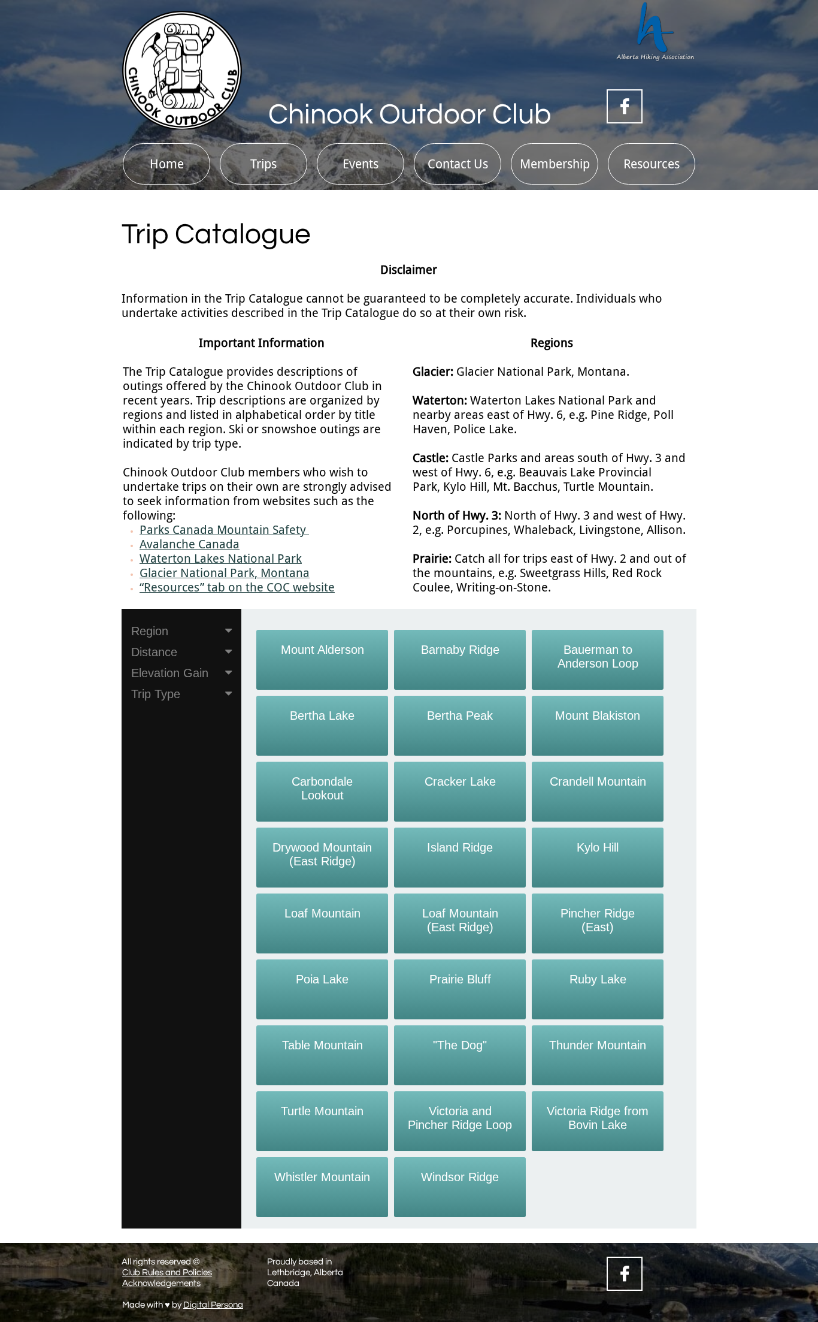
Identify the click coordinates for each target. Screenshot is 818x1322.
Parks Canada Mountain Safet (220, 530)
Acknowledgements (161, 1283)
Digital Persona (213, 1304)
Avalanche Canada (190, 544)
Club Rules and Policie (165, 1272)
